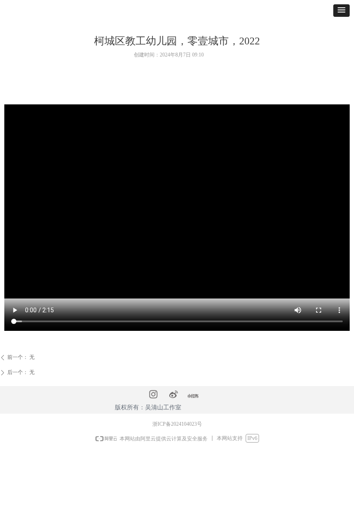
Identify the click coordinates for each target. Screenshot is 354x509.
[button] (341, 10)
